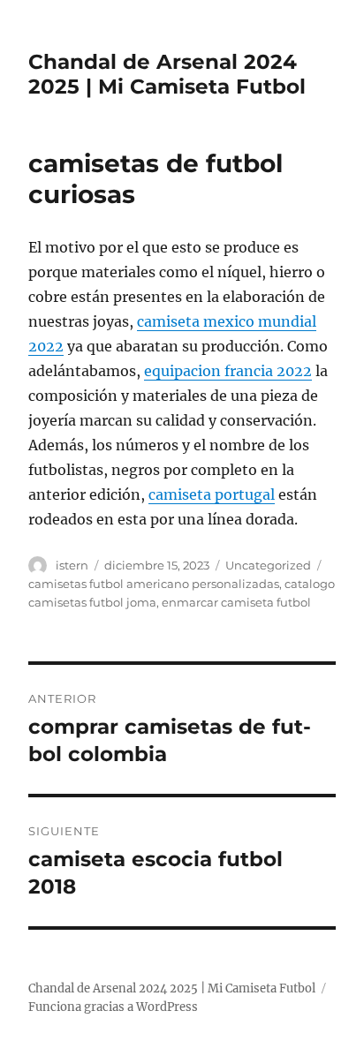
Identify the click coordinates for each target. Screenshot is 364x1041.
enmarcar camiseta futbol (236, 602)
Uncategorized (268, 565)
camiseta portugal (211, 494)
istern (72, 565)
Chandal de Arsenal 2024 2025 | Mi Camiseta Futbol (167, 74)
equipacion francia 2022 (228, 371)
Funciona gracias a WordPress (113, 1007)
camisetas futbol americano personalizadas (153, 584)
